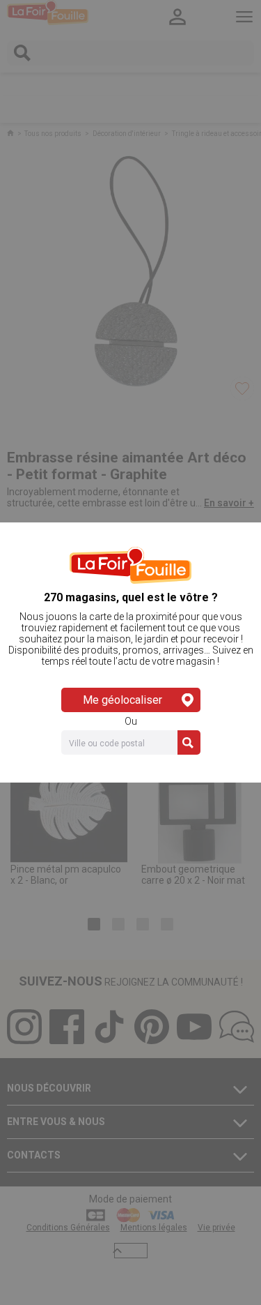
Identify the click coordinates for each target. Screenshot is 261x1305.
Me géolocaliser (122, 700)
